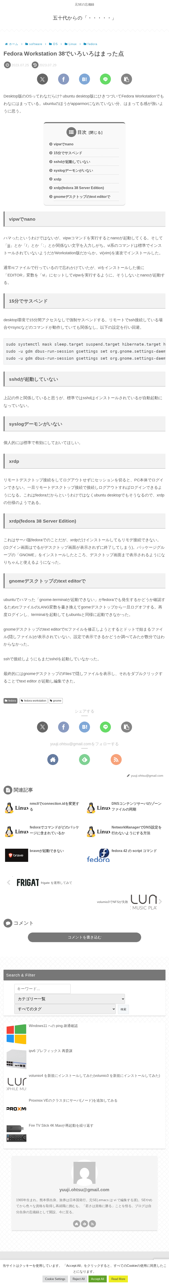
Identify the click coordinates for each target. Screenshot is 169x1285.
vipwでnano (63, 144)
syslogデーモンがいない (73, 170)
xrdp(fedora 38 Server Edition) (79, 188)
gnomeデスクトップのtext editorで (82, 197)
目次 (82, 132)
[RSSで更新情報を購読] (116, 759)
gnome (57, 700)
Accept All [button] (97, 1279)
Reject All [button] (79, 1279)
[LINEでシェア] (105, 79)
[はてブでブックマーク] (84, 79)
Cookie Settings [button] (55, 1279)
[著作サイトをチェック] (52, 759)
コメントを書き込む (84, 937)
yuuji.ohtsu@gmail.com (84, 1189)
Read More (118, 1279)
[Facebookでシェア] (63, 79)
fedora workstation (35, 700)
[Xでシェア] (42, 79)
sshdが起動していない (72, 162)
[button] (126, 79)
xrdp (57, 179)
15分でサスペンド (68, 153)
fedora (12, 700)
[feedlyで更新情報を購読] (84, 759)
